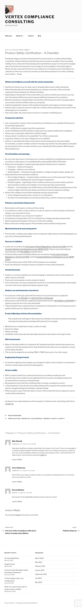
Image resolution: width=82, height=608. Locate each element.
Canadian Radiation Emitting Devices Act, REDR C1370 (26, 249)
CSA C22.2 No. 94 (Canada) (42, 298)
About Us (19, 36)
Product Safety (50, 418)
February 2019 (40, 566)
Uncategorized (14, 415)
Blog (39, 36)
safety (62, 418)
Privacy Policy (9, 603)
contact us (9, 404)
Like (42, 455)
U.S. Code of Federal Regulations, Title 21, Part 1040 (46, 247)
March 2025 (39, 558)
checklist (26, 418)
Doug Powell (24, 50)
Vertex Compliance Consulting (30, 19)
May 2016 (38, 582)
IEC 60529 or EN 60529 (64, 301)
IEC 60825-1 (26, 252)
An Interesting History (11, 558)
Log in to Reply (17, 459)
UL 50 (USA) (23, 298)
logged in (19, 515)
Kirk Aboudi (17, 441)
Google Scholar (9, 564)
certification (14, 418)
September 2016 (41, 574)
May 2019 (38, 562)
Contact (31, 36)
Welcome (8, 36)
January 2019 (39, 570)
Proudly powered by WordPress (26, 603)
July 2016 (38, 578)
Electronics (36, 418)
